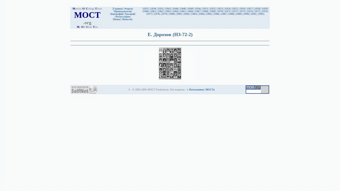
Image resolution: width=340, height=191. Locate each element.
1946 (175, 8)
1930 (153, 8)
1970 (220, 11)
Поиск (116, 19)
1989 (238, 14)
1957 (250, 8)
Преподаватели (122, 11)
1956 (242, 8)
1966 (190, 11)
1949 (190, 8)
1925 (145, 8)
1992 (261, 14)
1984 (201, 14)
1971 (227, 11)
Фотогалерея (123, 16)
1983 (194, 14)
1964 (175, 11)
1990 (246, 14)
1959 (264, 8)
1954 (227, 8)
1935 (160, 8)
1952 (212, 8)
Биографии (117, 14)
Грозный (130, 14)
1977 (149, 14)
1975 (257, 11)
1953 (220, 8)
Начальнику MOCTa (202, 89)
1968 (205, 11)
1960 (145, 11)
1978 (157, 14)
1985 (209, 14)
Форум (128, 8)
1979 (164, 14)
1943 (168, 8)
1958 (257, 8)
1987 (224, 14)
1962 (160, 11)
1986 (216, 14)
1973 (242, 11)
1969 (212, 11)
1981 (179, 14)
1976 (264, 11)
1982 (186, 14)
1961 (153, 11)
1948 (183, 8)
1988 (231, 14)
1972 (235, 11)
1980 (172, 14)
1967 (198, 11)
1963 (168, 11)
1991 (253, 14)
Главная (117, 8)
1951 (205, 8)
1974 (250, 11)
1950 (198, 8)
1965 (183, 11)
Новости (127, 19)
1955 (235, 8)
